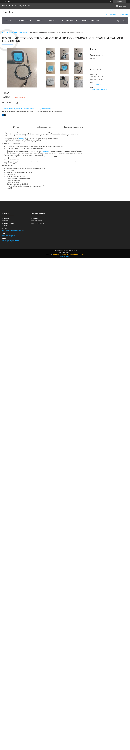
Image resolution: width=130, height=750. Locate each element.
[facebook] (3, 115)
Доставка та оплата (69, 21)
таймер (21, 139)
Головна (7, 21)
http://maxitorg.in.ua (96, 84)
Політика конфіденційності (76, 254)
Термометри (23, 32)
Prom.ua (74, 250)
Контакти (52, 21)
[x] (5, 115)
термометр (45, 151)
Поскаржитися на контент (60, 254)
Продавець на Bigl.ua (65, 252)
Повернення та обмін (90, 21)
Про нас (40, 21)
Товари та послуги (23, 21)
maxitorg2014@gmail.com (98, 89)
